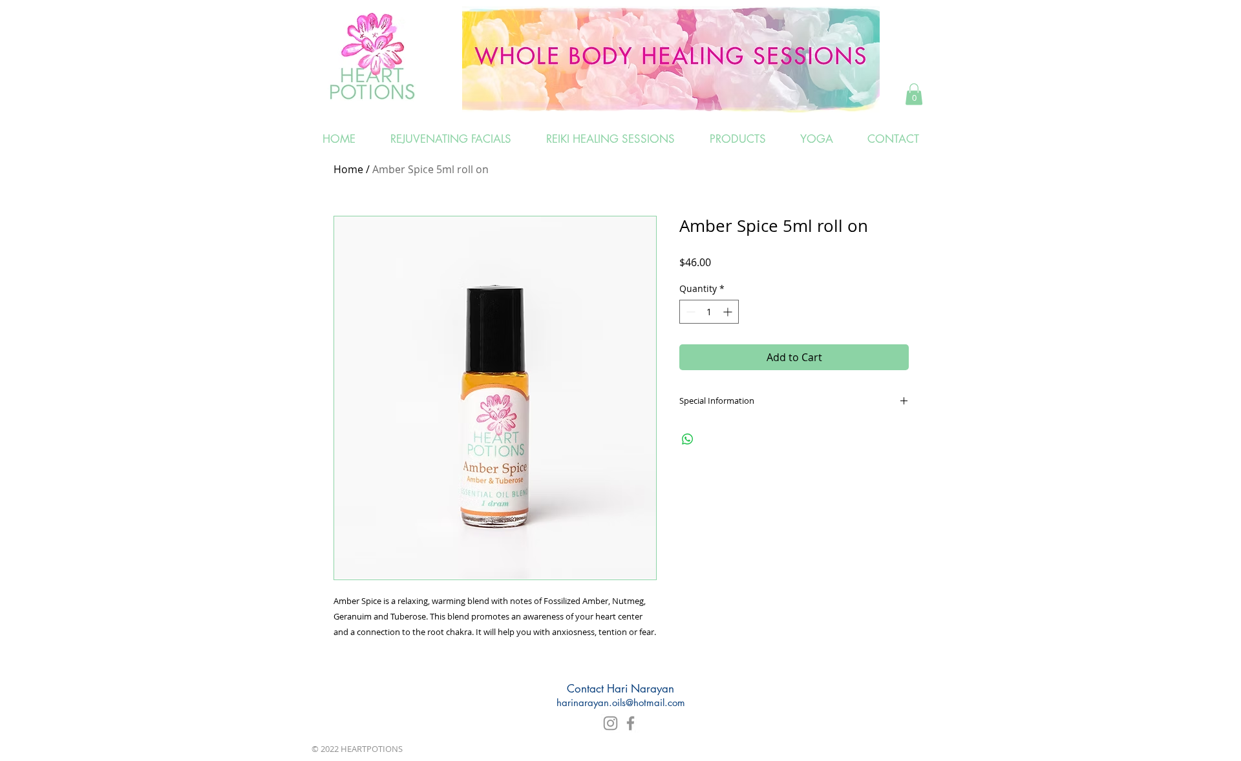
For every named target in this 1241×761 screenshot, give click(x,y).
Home (348, 169)
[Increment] (729, 311)
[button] (914, 94)
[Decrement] (689, 311)
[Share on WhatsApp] (687, 439)
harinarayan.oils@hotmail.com (621, 702)
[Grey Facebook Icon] (630, 723)
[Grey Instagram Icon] (610, 723)
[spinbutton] (709, 311)
